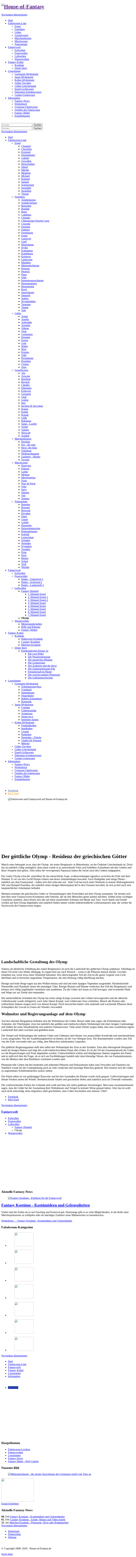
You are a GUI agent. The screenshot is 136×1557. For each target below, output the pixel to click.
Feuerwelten (14, 1121)
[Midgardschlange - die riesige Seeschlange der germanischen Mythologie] (49, 1474)
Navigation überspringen (14, 14)
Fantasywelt (9, 1111)
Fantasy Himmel (23, 1127)
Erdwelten (13, 1118)
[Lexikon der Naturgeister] (24, 1262)
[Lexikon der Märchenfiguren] (24, 1315)
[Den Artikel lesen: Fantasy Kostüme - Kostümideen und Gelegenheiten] (35, 1198)
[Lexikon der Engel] (24, 1297)
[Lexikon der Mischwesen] (24, 1245)
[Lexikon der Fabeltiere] (24, 1350)
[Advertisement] (68, 826)
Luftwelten (13, 1124)
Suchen (37, 125)
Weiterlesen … (36, 1220)
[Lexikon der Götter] (24, 1332)
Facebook (13, 1096)
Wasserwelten (15, 1133)
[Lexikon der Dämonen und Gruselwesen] (24, 1280)
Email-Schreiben (10, 1503)
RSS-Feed (13, 1099)
